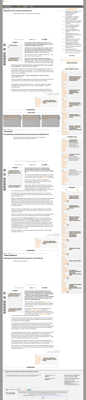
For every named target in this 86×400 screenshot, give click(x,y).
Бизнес (31, 6)
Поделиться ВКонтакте (4, 45)
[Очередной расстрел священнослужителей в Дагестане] (65, 207)
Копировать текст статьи (4, 64)
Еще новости (72, 55)
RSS (26, 389)
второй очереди (43, 314)
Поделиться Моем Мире (4, 49)
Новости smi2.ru (72, 66)
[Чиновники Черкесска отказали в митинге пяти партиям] (65, 115)
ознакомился (45, 177)
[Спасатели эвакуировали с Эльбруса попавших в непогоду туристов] (38, 102)
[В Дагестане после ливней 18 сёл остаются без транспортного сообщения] (65, 249)
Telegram (27, 389)
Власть (19, 6)
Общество (25, 6)
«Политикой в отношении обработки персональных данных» (49, 395)
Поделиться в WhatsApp (4, 56)
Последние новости (72, 9)
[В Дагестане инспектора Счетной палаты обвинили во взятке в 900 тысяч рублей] (65, 104)
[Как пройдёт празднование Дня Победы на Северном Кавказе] (65, 261)
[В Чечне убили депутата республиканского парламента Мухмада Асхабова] (65, 92)
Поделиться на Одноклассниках (4, 53)
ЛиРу (30, 389)
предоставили (47, 301)
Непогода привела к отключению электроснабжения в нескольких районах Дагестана (15, 310)
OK (43, 397)
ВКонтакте (29, 389)
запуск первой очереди (35, 309)
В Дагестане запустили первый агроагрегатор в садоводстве (14, 186)
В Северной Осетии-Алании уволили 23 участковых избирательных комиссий (13, 59)
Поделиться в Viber (4, 59)
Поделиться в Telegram (4, 61)
